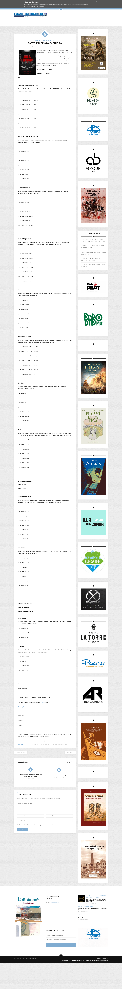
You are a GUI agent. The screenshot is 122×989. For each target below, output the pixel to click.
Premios (97, 897)
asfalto (37, 744)
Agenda (37, 40)
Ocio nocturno (90, 897)
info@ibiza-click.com (55, 902)
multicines (54, 744)
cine (49, 744)
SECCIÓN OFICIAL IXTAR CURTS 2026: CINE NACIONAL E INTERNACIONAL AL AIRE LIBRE (96, 900)
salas (69, 744)
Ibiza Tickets (86, 23)
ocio (43, 702)
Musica (93, 914)
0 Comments (54, 46)
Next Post (69, 752)
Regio (66, 744)
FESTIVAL (103, 895)
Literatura (57, 23)
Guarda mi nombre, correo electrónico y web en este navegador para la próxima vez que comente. (46, 825)
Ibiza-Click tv (76, 23)
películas (60, 744)
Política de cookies (40, 6)
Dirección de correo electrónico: (55, 935)
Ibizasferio (21, 23)
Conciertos (66, 23)
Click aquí (21, 707)
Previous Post (21, 752)
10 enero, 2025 (44, 46)
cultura (98, 895)
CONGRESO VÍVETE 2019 (59, 775)
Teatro (94, 23)
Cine (27, 23)
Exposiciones (35, 23)
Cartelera (46, 40)
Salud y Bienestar (46, 23)
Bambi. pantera (43, 744)
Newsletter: (49, 930)
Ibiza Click (35, 46)
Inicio (14, 23)
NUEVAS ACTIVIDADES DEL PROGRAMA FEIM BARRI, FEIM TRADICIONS (30, 775)
